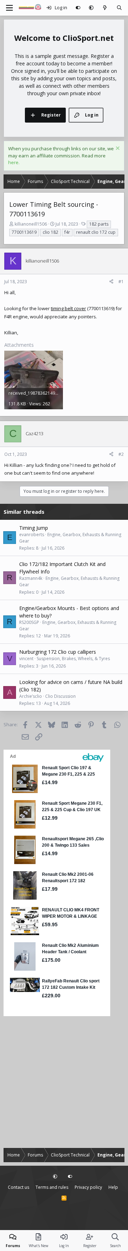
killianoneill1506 (31, 224)
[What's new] (105, 8)
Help (113, 1187)
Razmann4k (30, 578)
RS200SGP (29, 622)
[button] (91, 8)
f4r (67, 232)
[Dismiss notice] (117, 149)
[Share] (111, 281)
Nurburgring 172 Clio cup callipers (57, 651)
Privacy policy (88, 1187)
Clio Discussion (60, 696)
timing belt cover (68, 308)
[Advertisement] (64, 1082)
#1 (121, 282)
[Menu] (9, 8)
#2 (121, 454)
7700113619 (24, 232)
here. (14, 162)
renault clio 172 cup (96, 232)
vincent (26, 659)
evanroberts (31, 535)
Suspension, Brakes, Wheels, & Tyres (73, 659)
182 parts (98, 224)
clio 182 (50, 232)
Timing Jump (33, 527)
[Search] (119, 8)
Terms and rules (52, 1187)
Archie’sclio (30, 696)
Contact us (18, 1187)
